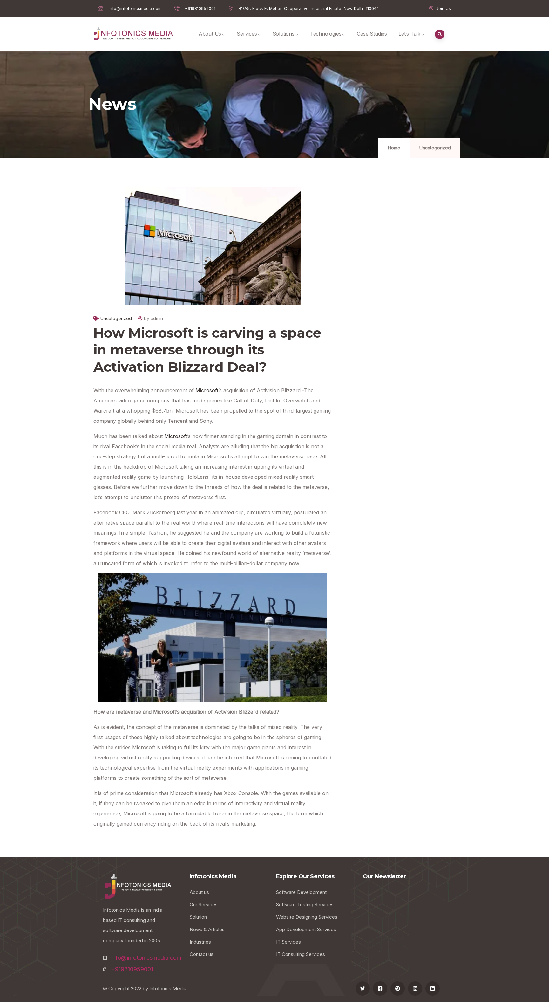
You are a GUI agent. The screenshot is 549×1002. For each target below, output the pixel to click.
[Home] (133, 33)
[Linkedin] (432, 988)
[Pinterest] (397, 988)
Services (247, 34)
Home (394, 147)
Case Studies (372, 34)
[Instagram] (415, 988)
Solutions (284, 34)
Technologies (326, 34)
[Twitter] (363, 988)
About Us (210, 34)
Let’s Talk (409, 34)
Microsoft (206, 390)
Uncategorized (435, 147)
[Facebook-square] (380, 988)
